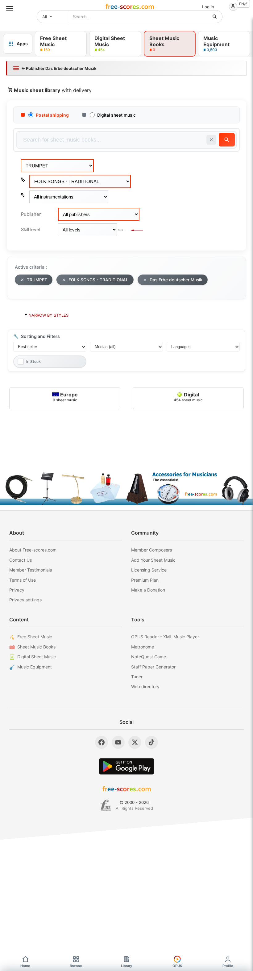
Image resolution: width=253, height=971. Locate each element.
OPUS (177, 966)
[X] (134, 742)
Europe (65, 396)
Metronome (142, 646)
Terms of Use (22, 580)
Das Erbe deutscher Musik (176, 279)
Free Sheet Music (34, 636)
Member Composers (151, 549)
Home (25, 966)
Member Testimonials (30, 569)
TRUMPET (37, 279)
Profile (227, 966)
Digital (188, 396)
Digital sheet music (116, 115)
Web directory (145, 686)
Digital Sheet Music (36, 656)
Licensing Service (149, 569)
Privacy (16, 589)
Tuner (137, 676)
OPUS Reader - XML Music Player (165, 636)
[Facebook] (101, 742)
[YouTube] (118, 742)
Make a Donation (148, 589)
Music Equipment (34, 666)
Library (126, 966)
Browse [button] (76, 966)
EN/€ (243, 4)
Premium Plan (145, 580)
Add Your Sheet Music (153, 560)
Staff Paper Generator (153, 666)
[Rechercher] (214, 16)
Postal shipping (52, 115)
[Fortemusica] (105, 805)
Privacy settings (25, 599)
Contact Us (20, 560)
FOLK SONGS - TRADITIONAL (98, 279)
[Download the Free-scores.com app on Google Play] (126, 766)
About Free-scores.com (32, 549)
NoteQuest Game (148, 656)
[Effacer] (211, 140)
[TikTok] (151, 742)
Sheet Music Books (36, 646)
